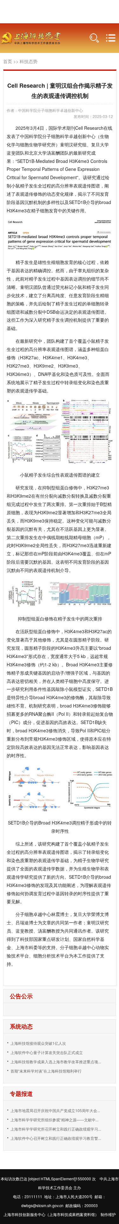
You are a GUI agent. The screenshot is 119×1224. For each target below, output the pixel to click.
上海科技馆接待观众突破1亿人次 (38, 1043)
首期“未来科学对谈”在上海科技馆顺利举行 (46, 1071)
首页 (7, 61)
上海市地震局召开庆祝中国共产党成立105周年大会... (55, 1110)
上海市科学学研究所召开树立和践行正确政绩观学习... (55, 1129)
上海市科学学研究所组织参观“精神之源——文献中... (54, 1119)
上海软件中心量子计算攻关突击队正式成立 (46, 1052)
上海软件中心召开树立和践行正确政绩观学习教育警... (55, 1138)
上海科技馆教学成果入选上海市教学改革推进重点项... (55, 1061)
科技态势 (28, 61)
